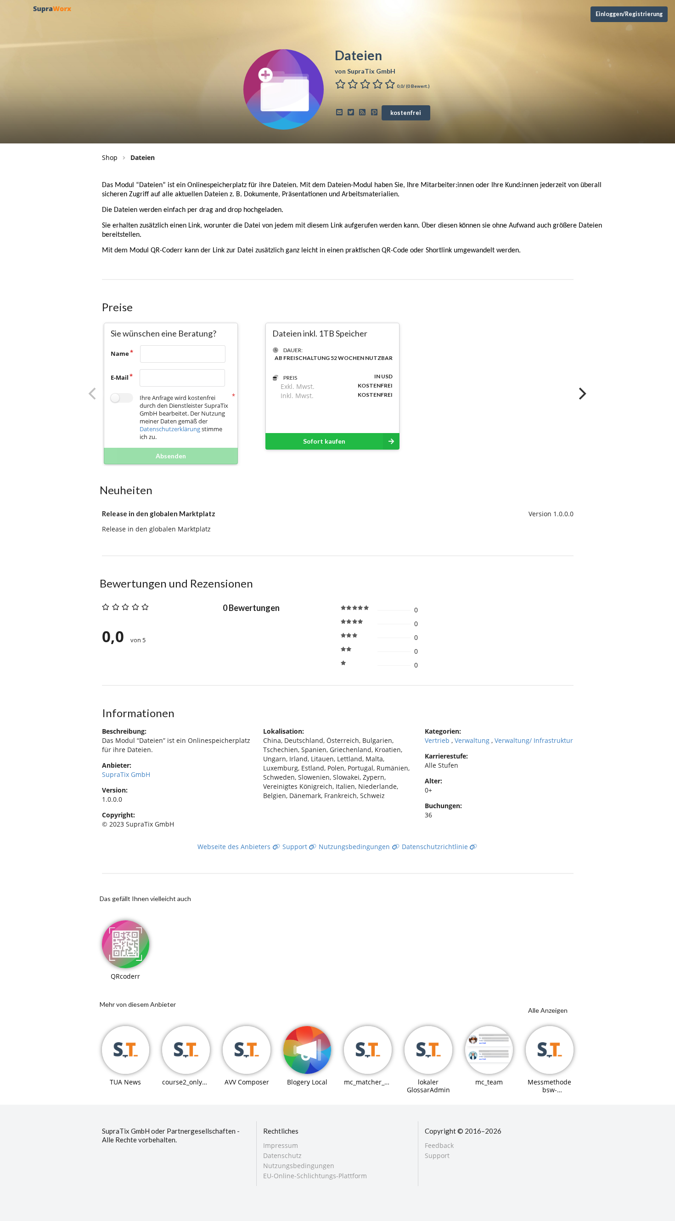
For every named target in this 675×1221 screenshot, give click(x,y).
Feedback (439, 1146)
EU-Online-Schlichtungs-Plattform (315, 1175)
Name (120, 353)
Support (295, 846)
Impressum (280, 1146)
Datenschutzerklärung (170, 429)
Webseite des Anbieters (234, 846)
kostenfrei (405, 112)
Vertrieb (438, 740)
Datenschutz (282, 1155)
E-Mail (120, 377)
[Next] (582, 393)
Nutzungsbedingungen (355, 846)
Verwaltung (473, 740)
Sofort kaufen (324, 441)
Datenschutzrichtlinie (436, 846)
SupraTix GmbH (126, 774)
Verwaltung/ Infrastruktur (534, 740)
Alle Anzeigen (548, 1010)
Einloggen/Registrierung (629, 14)
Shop (110, 157)
